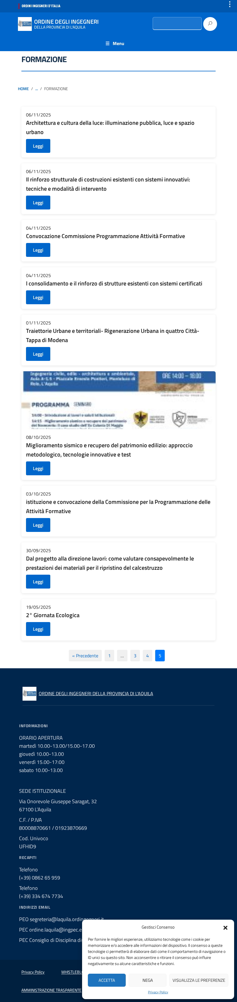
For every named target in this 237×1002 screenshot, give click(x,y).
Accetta (107, 980)
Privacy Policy (158, 992)
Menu (118, 43)
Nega (147, 980)
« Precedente (85, 655)
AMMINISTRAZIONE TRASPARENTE (51, 990)
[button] (225, 927)
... (36, 89)
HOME (23, 89)
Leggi (38, 145)
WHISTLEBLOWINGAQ (80, 972)
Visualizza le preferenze (199, 980)
